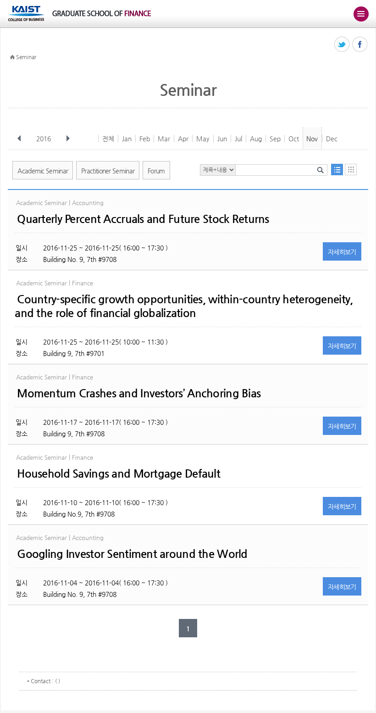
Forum (156, 170)
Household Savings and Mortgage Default (118, 473)
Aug (256, 138)
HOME (12, 57)
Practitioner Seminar (107, 170)
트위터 (342, 45)
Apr (183, 138)
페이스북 (360, 45)
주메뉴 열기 (361, 14)
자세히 (342, 252)
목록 (337, 169)
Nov (312, 138)
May (203, 138)
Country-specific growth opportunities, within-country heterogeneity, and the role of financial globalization (184, 306)
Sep (275, 138)
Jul (238, 138)
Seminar (26, 57)
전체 (108, 138)
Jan (127, 138)
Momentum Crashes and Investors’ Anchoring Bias (138, 393)
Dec (331, 138)
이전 (19, 138)
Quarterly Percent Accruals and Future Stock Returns (143, 218)
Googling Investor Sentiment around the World (132, 553)
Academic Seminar (42, 170)
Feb (144, 138)
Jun (222, 138)
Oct (293, 138)
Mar (164, 138)
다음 (67, 138)
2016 (43, 138)
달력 (351, 169)
